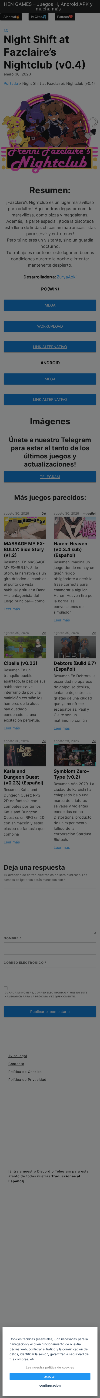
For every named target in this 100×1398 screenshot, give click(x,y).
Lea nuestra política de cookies (50, 1367)
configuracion (50, 1385)
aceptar (50, 1376)
